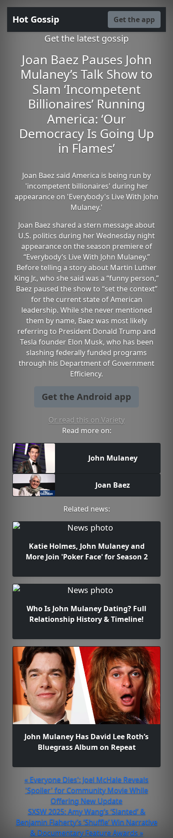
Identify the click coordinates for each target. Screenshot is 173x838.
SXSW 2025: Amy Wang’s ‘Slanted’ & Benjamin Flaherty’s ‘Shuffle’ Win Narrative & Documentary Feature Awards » (86, 822)
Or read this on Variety (86, 420)
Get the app (134, 19)
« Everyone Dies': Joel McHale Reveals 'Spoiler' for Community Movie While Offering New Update (86, 790)
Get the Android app (86, 397)
